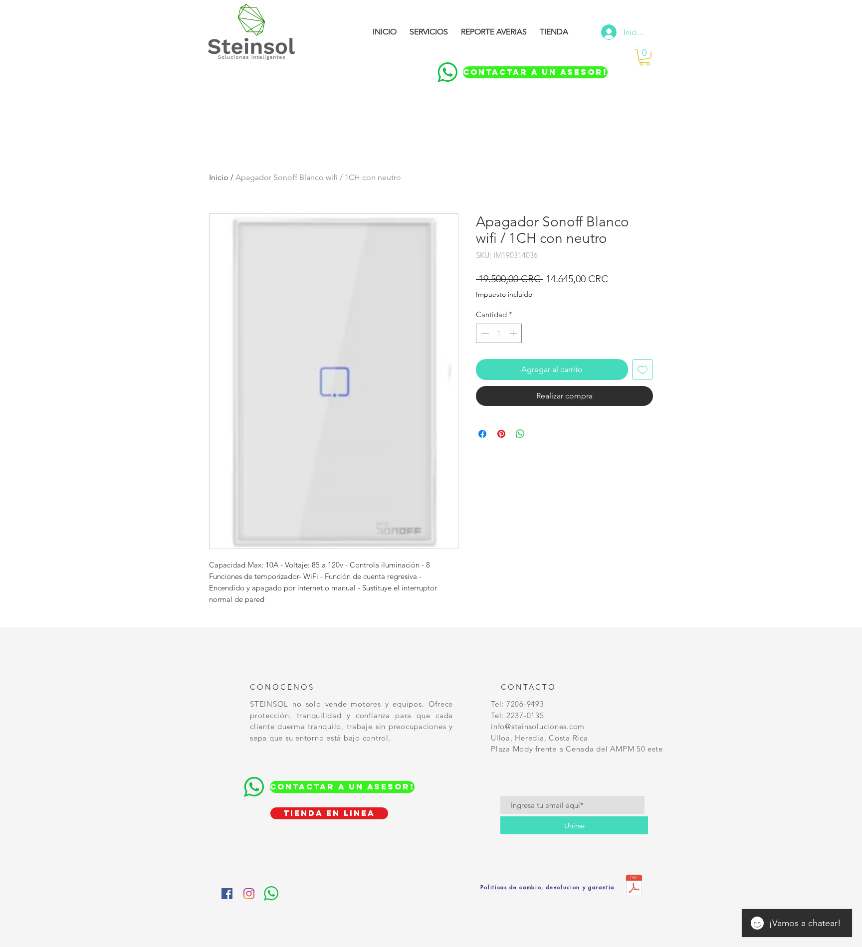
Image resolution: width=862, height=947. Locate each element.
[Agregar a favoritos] (642, 369)
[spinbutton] (499, 333)
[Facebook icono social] (226, 893)
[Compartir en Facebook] (482, 434)
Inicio (218, 177)
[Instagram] (248, 893)
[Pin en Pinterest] (501, 434)
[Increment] (514, 333)
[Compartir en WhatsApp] (520, 434)
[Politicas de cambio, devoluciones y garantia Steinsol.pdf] (634, 886)
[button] (644, 57)
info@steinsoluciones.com (538, 726)
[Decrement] (484, 333)
